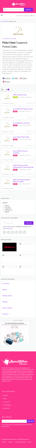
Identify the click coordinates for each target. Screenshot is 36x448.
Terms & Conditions (20, 442)
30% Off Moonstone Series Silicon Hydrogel (21, 180)
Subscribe (29, 223)
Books (5, 398)
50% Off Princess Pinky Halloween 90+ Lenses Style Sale (23, 166)
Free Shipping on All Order (21, 123)
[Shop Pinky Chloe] (18, 31)
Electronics (5, 314)
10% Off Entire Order (20, 95)
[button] (6, 78)
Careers (10, 442)
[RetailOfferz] (18, 4)
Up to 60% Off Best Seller (21, 137)
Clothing (4, 302)
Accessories (5, 283)
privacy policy (9, 228)
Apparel (4, 289)
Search (28, 9)
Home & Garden (7, 308)
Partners (3, 442)
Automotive (6, 408)
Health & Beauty (7, 296)
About (29, 442)
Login (33, 15)
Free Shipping (7, 405)
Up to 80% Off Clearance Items (23, 109)
